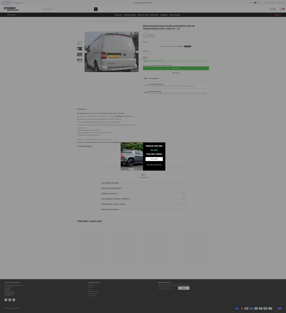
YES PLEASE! (154, 159)
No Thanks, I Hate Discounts (154, 165)
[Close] (163, 144)
